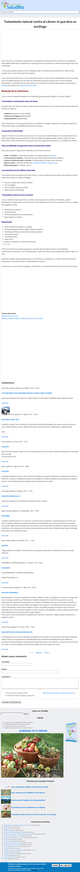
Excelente (5, 447)
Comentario (6, 677)
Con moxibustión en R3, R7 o (11, 846)
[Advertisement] (18, 42)
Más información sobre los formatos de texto (58, 693)
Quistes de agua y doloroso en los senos (14, 837)
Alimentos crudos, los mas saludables (14, 850)
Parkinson (51, 163)
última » (47, 652)
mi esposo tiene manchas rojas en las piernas (16, 825)
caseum (6, 829)
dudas (5, 859)
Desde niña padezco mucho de (12, 845)
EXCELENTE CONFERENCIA (10, 592)
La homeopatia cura (9, 857)
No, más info (66, 865)
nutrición (5, 471)
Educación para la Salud (28, 85)
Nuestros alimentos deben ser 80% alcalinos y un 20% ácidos (22, 318)
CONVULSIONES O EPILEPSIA (11, 853)
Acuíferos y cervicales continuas (12, 843)
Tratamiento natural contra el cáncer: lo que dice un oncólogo (33, 814)
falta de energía (8, 830)
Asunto (4, 669)
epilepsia (6, 852)
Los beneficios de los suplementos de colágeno (28, 807)
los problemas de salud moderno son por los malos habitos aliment (27, 393)
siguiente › (39, 652)
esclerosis (36, 163)
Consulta (6, 848)
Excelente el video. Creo (10, 419)
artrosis (5, 545)
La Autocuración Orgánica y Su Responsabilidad (28, 800)
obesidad (53, 155)
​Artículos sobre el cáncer (10, 316)
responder (5, 403)
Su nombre (5, 662)
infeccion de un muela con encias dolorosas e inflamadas (19, 834)
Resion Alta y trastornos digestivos (13, 832)
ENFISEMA (6, 827)
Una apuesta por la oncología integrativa (17, 632)
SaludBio (5, 85)
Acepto (55, 865)
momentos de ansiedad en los (12, 836)
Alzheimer (43, 163)
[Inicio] (12, 5)
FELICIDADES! (6, 568)
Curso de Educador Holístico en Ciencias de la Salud (29, 787)
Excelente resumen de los (11, 496)
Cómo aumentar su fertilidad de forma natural (28, 792)
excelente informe (9, 841)
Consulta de (7, 839)
